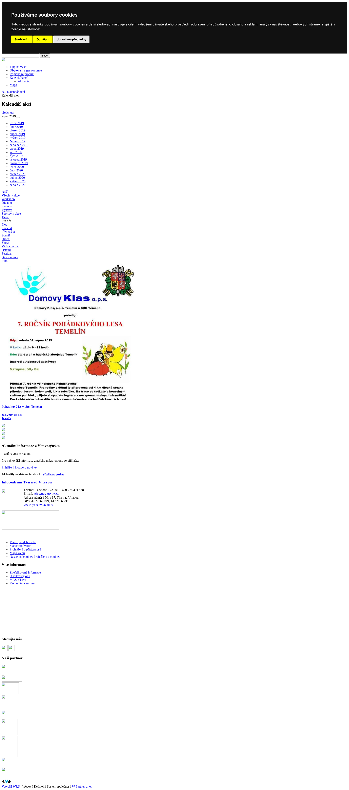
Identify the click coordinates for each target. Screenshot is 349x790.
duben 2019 (17, 134)
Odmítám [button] (43, 39)
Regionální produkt (22, 74)
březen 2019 (17, 130)
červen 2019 (17, 141)
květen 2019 (17, 137)
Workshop (8, 199)
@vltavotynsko (53, 474)
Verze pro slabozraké (23, 542)
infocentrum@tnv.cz (46, 493)
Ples (4, 224)
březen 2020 (17, 174)
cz (3, 91)
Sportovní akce (11, 213)
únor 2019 (16, 126)
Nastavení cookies (21, 556)
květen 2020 (17, 181)
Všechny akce (11, 195)
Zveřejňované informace (25, 572)
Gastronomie (10, 257)
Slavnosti (7, 206)
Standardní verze (20, 545)
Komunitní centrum (22, 583)
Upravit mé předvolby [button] (71, 39)
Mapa (13, 85)
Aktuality (24, 81)
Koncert (7, 228)
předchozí (8, 112)
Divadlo (7, 202)
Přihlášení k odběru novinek (19, 467)
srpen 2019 (17, 148)
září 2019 (16, 152)
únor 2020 (16, 170)
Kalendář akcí (18, 77)
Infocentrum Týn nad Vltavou (27, 482)
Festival (7, 253)
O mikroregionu (20, 576)
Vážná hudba (10, 246)
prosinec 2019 (19, 163)
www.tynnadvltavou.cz (38, 504)
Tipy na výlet (18, 66)
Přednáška (8, 231)
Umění (6, 239)
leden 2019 (17, 123)
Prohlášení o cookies (47, 556)
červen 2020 (17, 185)
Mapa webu (17, 553)
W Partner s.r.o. (82, 786)
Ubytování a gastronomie (26, 70)
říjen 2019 (16, 156)
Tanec (5, 217)
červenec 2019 (19, 145)
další (4, 191)
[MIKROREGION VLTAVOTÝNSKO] (3, 60)
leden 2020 (17, 166)
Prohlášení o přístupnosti (25, 549)
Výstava (7, 210)
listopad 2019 (18, 159)
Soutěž (6, 235)
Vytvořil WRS (11, 786)
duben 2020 (17, 177)
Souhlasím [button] (22, 39)
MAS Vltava (18, 579)
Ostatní (6, 250)
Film (4, 261)
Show (5, 242)
